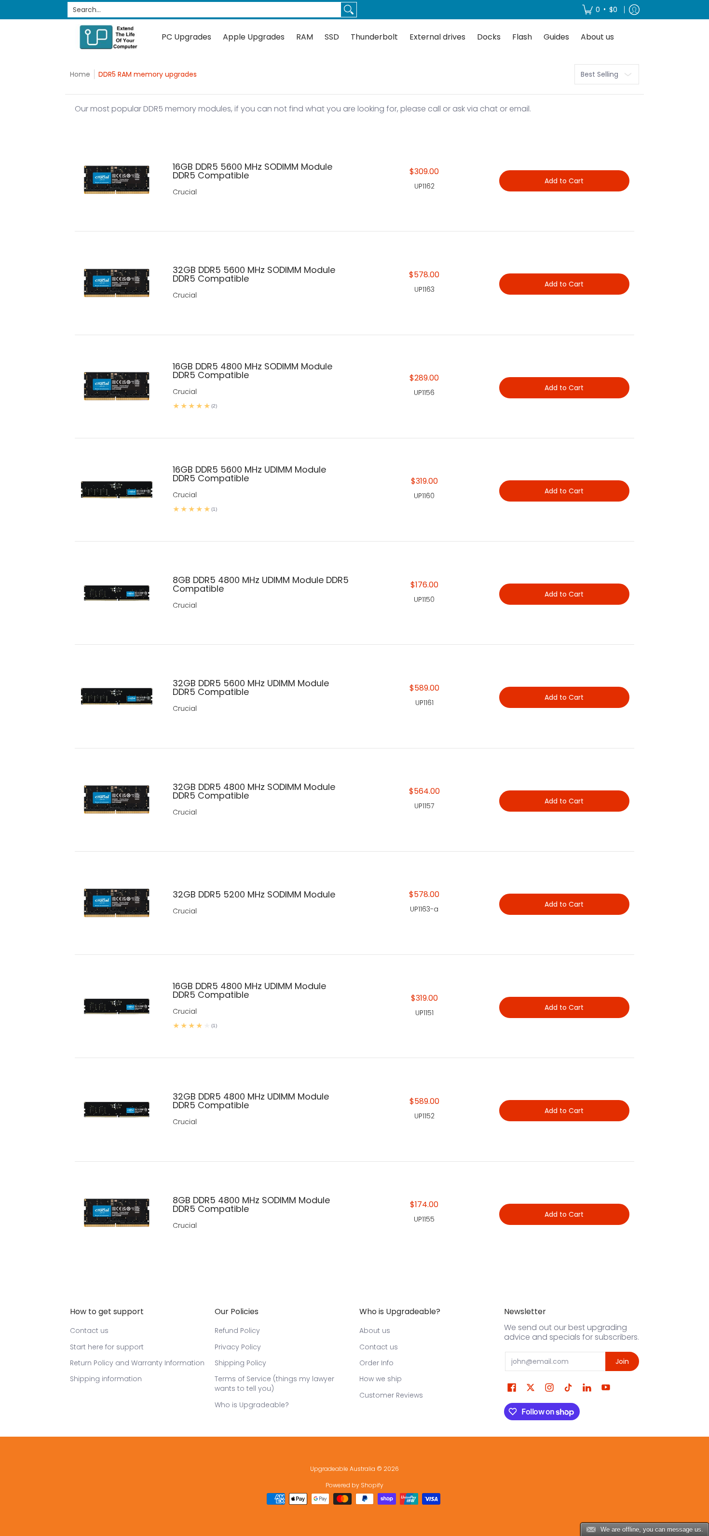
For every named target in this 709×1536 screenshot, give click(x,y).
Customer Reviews (391, 1395)
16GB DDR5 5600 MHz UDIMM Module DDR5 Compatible (249, 473)
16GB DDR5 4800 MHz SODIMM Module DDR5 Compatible (252, 370)
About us (374, 1330)
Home (80, 74)
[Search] (348, 9)
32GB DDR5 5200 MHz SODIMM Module (254, 894)
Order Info (376, 1363)
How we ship (380, 1379)
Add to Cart (564, 181)
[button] (511, 1387)
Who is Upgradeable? (252, 1405)
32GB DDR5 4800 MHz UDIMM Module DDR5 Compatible (251, 1100)
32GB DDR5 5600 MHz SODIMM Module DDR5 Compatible (254, 274)
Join (622, 1361)
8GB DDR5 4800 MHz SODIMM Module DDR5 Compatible (251, 1204)
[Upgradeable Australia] (108, 36)
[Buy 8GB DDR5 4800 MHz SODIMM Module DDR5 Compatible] (116, 1213)
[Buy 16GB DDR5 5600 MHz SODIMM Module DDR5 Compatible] (116, 179)
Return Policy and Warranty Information (137, 1363)
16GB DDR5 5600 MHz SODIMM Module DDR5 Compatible (252, 171)
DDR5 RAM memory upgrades (147, 74)
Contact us (89, 1330)
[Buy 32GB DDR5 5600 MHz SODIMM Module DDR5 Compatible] (116, 283)
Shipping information (106, 1379)
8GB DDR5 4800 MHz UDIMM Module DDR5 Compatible (261, 584)
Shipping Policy (240, 1363)
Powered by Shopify (354, 1485)
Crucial (185, 192)
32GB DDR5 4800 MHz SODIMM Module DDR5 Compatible (254, 791)
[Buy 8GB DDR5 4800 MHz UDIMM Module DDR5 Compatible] (116, 593)
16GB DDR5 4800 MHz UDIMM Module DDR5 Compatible (249, 990)
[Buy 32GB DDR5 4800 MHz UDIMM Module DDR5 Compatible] (116, 1109)
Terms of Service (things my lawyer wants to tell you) (274, 1383)
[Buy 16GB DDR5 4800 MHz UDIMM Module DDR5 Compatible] (116, 1006)
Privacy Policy (238, 1347)
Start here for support (107, 1347)
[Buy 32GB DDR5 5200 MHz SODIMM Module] (116, 903)
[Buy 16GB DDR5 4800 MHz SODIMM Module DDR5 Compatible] (116, 386)
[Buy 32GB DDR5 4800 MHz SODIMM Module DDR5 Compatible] (116, 800)
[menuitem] (600, 9)
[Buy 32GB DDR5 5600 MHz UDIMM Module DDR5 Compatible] (116, 696)
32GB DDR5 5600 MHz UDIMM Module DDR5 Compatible (251, 687)
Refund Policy (237, 1330)
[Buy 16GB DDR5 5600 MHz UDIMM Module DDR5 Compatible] (116, 489)
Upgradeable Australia (342, 1469)
